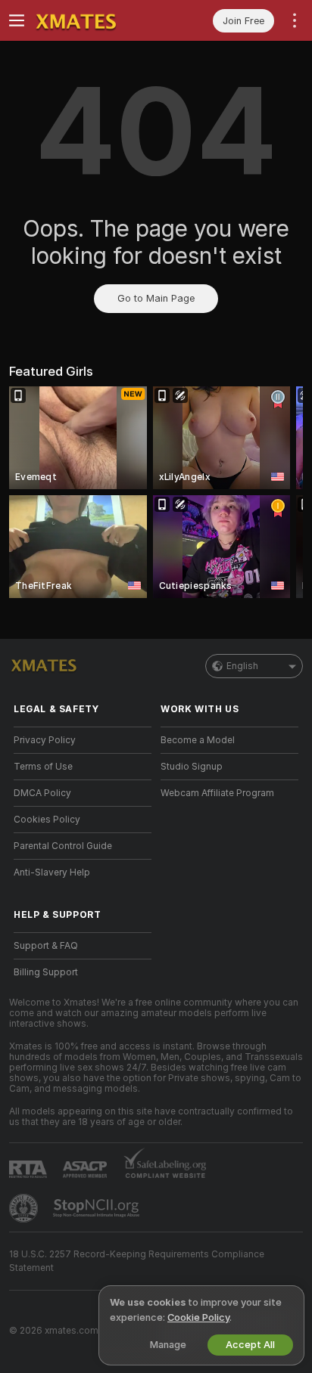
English (242, 666)
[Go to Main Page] (94, 20)
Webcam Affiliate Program (217, 793)
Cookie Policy (198, 1317)
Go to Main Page (156, 298)
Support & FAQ (46, 946)
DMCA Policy (42, 793)
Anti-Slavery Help (52, 872)
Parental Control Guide (63, 846)
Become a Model (198, 740)
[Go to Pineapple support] (25, 1208)
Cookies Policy (47, 819)
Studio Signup (192, 766)
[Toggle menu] (16, 20)
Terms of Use (43, 766)
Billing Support (46, 972)
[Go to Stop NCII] (97, 1208)
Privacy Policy (45, 740)
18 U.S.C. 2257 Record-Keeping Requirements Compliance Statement (136, 1261)
